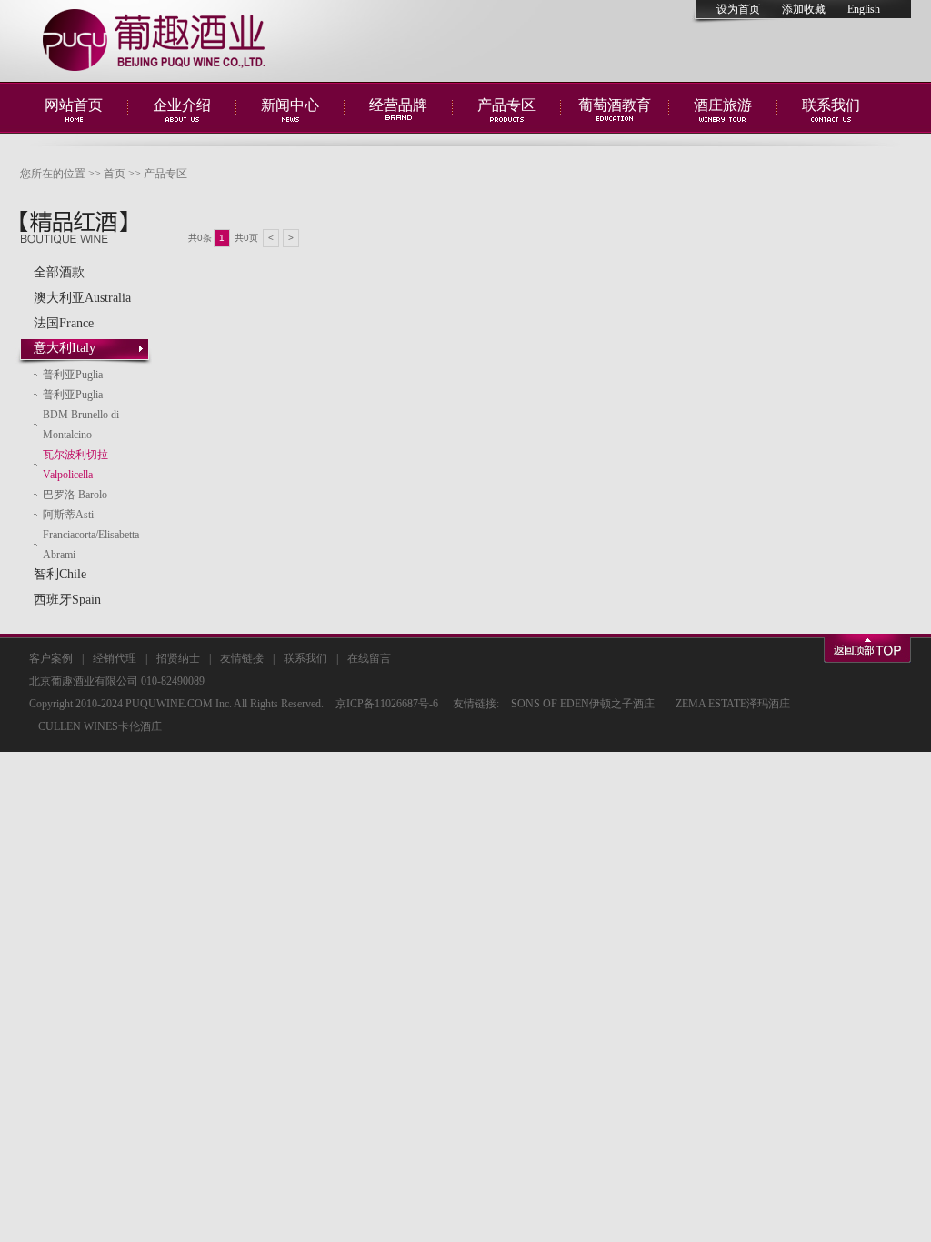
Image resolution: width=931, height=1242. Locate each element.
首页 (114, 173)
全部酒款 (59, 272)
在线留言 (369, 658)
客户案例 (51, 658)
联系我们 (305, 658)
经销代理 (114, 658)
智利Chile (60, 574)
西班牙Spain (67, 599)
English (863, 9)
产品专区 (165, 173)
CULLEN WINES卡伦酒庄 (100, 726)
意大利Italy (64, 348)
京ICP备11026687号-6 (386, 703)
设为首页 (738, 9)
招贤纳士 (178, 658)
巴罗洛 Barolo (75, 494)
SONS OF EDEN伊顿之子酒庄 (583, 703)
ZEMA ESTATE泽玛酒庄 (733, 703)
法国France (64, 323)
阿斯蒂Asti (68, 514)
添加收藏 (804, 9)
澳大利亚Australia (82, 298)
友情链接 (242, 658)
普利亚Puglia (73, 374)
